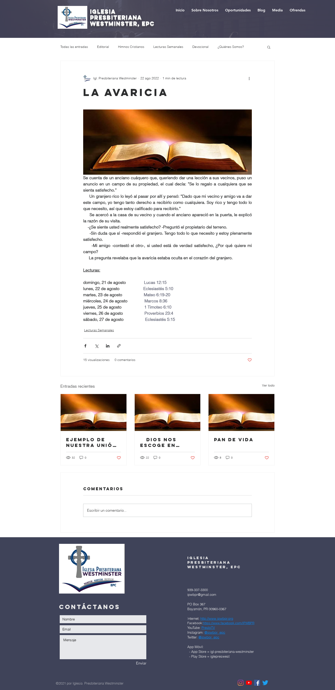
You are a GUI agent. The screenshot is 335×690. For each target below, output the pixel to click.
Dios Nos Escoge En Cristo (158, 442)
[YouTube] (249, 683)
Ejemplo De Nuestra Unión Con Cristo (91, 442)
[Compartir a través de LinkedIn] (108, 346)
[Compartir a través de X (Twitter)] (96, 346)
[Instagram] (241, 683)
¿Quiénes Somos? (231, 47)
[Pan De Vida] (241, 412)
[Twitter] (265, 683)
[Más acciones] (249, 78)
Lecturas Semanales (168, 47)
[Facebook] (257, 683)
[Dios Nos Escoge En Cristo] (168, 412)
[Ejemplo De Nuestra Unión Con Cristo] (93, 412)
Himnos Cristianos (131, 47)
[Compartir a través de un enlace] (119, 346)
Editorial (103, 47)
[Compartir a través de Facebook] (85, 346)
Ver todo (268, 385)
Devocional (200, 47)
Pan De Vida (234, 439)
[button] (269, 47)
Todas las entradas (74, 47)
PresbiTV (208, 627)
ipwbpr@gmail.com (201, 594)
